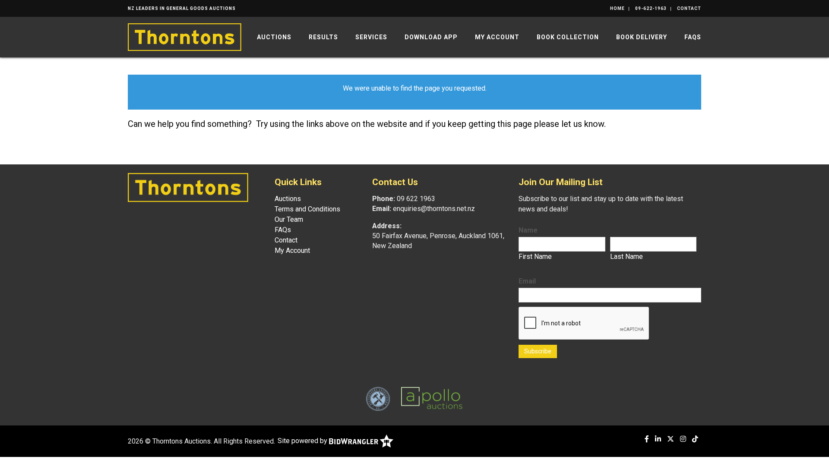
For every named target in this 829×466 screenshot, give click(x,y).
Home (617, 8)
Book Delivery (641, 37)
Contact (689, 8)
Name (528, 230)
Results (323, 37)
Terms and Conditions (307, 209)
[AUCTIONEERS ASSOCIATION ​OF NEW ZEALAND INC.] (378, 399)
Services (371, 37)
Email (527, 281)
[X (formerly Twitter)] (670, 439)
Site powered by (303, 441)
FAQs (692, 37)
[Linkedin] (658, 439)
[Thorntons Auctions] (184, 36)
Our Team (289, 219)
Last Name (626, 256)
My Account (497, 37)
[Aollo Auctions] (431, 399)
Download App (431, 37)
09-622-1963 (651, 8)
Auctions (274, 37)
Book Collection (568, 37)
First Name (535, 256)
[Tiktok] (695, 439)
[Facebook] (647, 439)
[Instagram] (683, 439)
